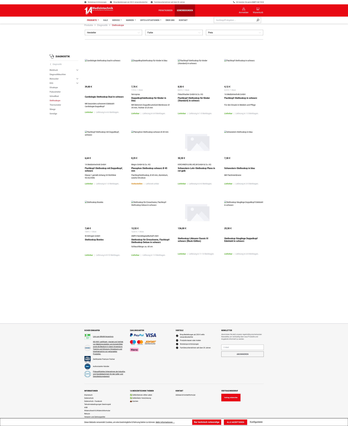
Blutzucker (54, 79)
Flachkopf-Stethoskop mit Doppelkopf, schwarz (104, 169)
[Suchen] (258, 20)
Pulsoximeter (55, 92)
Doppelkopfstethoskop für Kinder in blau (148, 99)
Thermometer (55, 105)
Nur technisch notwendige (206, 422)
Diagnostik (63, 56)
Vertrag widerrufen (231, 398)
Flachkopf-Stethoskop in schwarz (240, 98)
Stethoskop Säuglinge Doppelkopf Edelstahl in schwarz (241, 239)
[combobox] (234, 20)
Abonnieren (242, 354)
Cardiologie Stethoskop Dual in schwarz (104, 97)
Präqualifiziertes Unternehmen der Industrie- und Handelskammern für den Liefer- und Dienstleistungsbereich (109, 374)
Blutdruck (54, 70)
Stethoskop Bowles (94, 239)
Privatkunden (166, 10)
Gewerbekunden (185, 10)
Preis (234, 32)
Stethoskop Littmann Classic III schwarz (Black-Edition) (193, 239)
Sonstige (53, 114)
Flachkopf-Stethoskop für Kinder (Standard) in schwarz (194, 99)
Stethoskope (55, 100)
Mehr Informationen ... (165, 422)
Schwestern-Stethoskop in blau (239, 168)
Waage (52, 109)
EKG (51, 83)
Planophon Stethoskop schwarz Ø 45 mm (149, 169)
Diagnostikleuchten (58, 74)
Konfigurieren (256, 422)
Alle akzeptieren (235, 422)
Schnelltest (54, 96)
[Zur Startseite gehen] (98, 10)
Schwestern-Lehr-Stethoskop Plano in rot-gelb (196, 169)
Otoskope (54, 87)
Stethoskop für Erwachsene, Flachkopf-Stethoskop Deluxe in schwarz (150, 241)
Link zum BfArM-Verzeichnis (103, 337)
